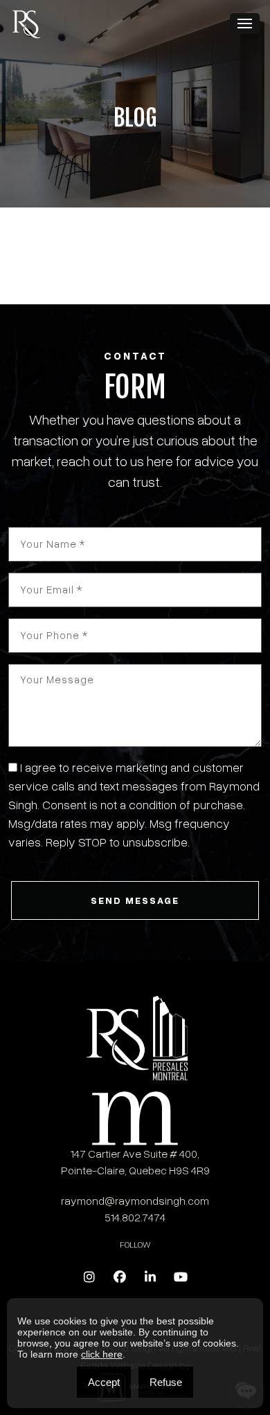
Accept (104, 1382)
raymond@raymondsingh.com (135, 1200)
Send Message (135, 900)
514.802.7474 (135, 1217)
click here (102, 1354)
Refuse (166, 1382)
